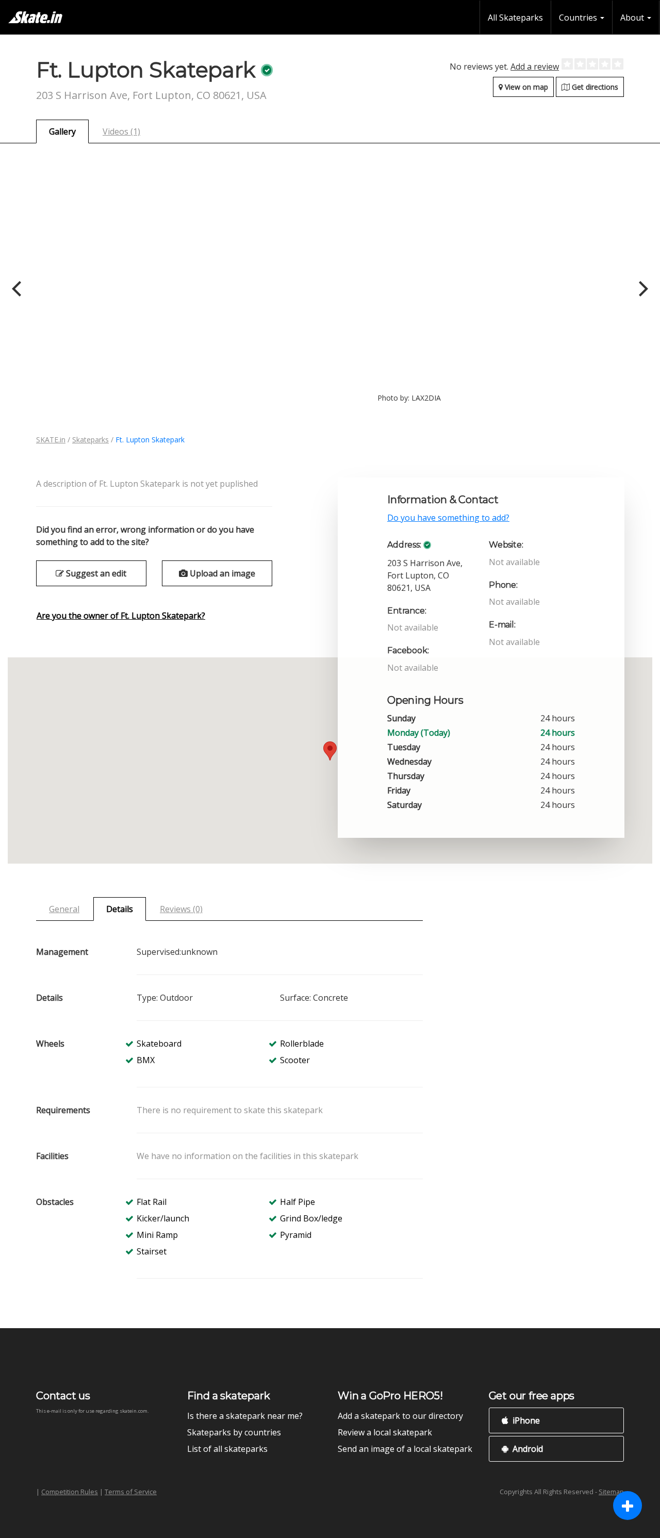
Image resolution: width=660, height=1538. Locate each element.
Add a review (534, 66)
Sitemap (611, 1491)
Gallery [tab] (62, 131)
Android (526, 1448)
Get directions (594, 87)
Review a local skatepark (385, 1432)
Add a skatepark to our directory (400, 1415)
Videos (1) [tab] (121, 131)
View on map (525, 87)
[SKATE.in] (35, 17)
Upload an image (221, 573)
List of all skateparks (227, 1448)
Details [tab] (119, 909)
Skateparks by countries (234, 1432)
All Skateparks (515, 17)
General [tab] (64, 909)
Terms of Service (131, 1491)
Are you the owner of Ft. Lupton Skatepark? (121, 615)
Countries (579, 17)
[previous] (18, 289)
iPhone (525, 1420)
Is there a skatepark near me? (245, 1415)
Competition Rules (69, 1491)
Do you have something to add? (448, 517)
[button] (330, 750)
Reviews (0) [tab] (181, 909)
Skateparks (90, 439)
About (633, 17)
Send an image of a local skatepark (405, 1448)
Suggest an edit (95, 573)
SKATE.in (50, 439)
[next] (642, 289)
